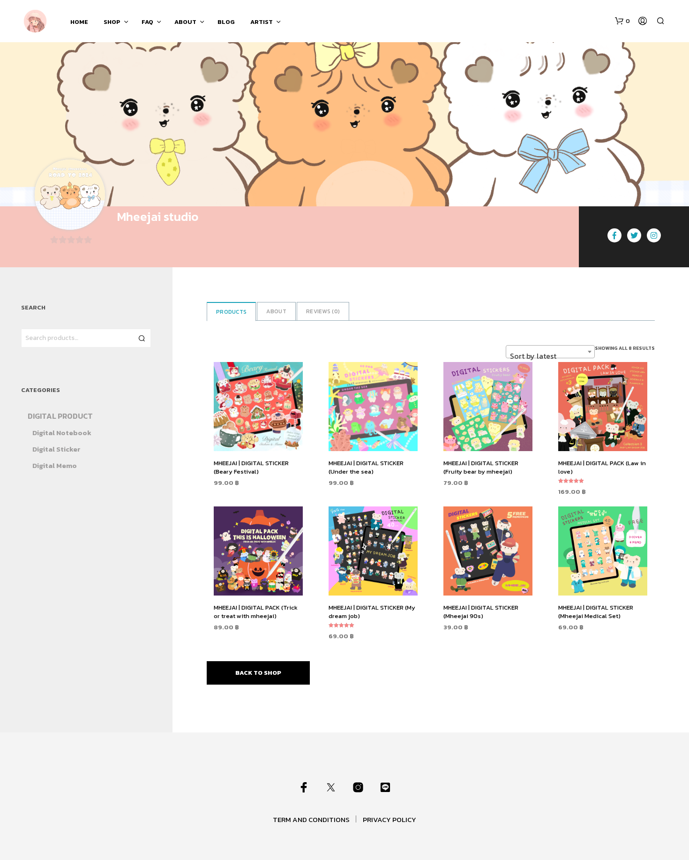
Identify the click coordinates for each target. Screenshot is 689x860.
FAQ (147, 21)
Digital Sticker (56, 449)
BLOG (226, 21)
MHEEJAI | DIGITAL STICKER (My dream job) (372, 611)
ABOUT (185, 21)
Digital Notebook (61, 432)
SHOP (112, 21)
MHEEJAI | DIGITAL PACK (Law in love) (602, 467)
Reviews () (323, 311)
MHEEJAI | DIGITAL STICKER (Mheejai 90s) (480, 611)
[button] (622, 21)
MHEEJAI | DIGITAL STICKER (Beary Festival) (251, 467)
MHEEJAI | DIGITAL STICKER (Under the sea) (366, 467)
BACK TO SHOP (258, 672)
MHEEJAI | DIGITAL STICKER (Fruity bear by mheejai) (480, 467)
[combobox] (550, 351)
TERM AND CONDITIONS (311, 819)
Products (231, 312)
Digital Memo (54, 465)
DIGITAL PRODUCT (60, 416)
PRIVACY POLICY (389, 819)
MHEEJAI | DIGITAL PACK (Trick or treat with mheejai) (256, 611)
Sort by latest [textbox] (533, 356)
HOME (79, 21)
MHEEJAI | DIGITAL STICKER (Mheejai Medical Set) (595, 611)
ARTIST (261, 21)
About (276, 311)
